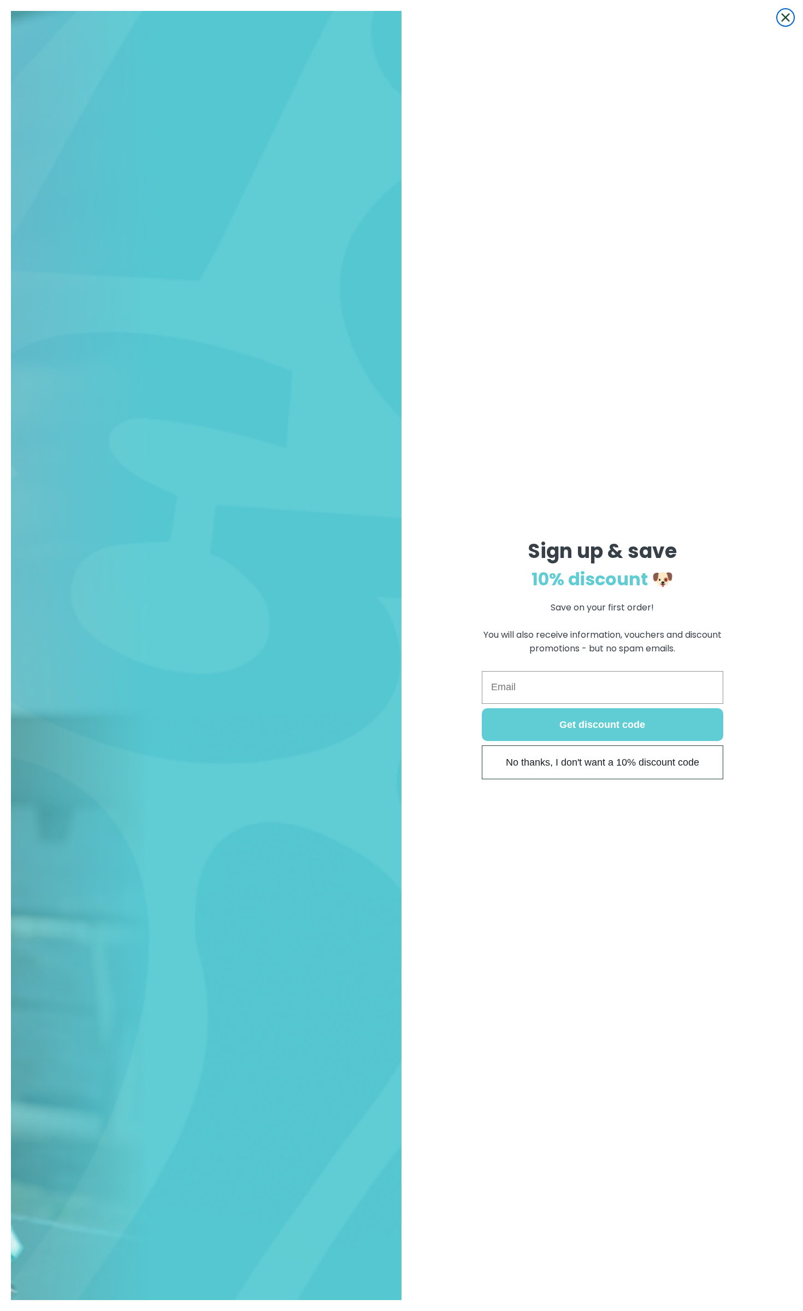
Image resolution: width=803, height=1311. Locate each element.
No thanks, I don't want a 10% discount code (602, 762)
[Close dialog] (785, 17)
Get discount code (602, 724)
